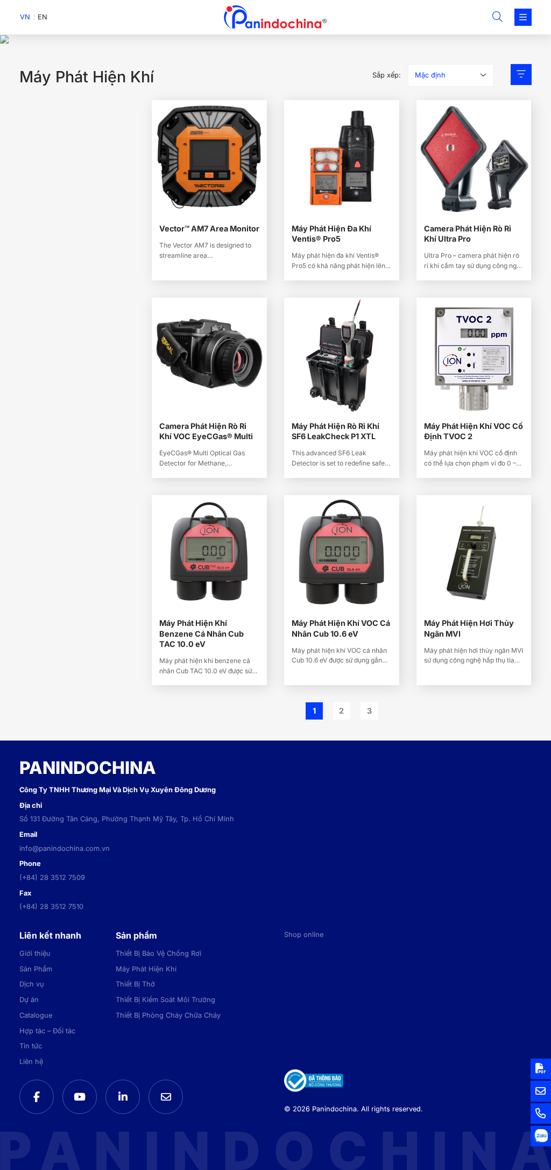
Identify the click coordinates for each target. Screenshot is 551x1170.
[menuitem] (25, 17)
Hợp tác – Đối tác (47, 1031)
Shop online (303, 935)
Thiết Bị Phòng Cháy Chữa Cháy (168, 1015)
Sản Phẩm (35, 969)
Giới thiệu (35, 953)
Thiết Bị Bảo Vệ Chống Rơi (158, 953)
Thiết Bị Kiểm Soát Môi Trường (165, 1000)
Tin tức (30, 1046)
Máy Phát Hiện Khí (146, 969)
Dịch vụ (31, 984)
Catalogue (35, 1015)
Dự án (29, 1000)
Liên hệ (31, 1062)
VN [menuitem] (25, 17)
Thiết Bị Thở (135, 984)
